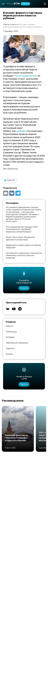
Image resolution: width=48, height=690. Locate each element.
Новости (11, 180)
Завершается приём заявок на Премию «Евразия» (23, 246)
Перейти (24, 384)
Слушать (24, 288)
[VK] (12, 193)
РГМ (21, 3)
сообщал (21, 131)
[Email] (6, 193)
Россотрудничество (25, 75)
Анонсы (9, 354)
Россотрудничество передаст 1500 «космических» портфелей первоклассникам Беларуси (22, 229)
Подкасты (10, 348)
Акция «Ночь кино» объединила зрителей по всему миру (20, 238)
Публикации (11, 332)
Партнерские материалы (17, 343)
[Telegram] (18, 193)
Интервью (10, 337)
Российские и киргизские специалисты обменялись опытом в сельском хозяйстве (24, 255)
